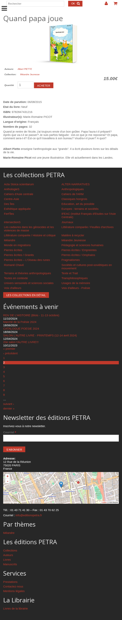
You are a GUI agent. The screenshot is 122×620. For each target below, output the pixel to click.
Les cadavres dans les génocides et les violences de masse (29, 229)
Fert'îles (9, 213)
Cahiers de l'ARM (72, 194)
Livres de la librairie (15, 608)
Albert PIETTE (25, 69)
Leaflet (104, 502)
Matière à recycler (72, 235)
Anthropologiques (72, 189)
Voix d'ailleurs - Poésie (75, 288)
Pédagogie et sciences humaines (82, 245)
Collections (10, 550)
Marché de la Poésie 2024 (19, 322)
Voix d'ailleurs (12, 288)
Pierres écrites (13, 250)
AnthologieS (11, 189)
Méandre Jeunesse (30, 74)
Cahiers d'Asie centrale (18, 194)
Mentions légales (14, 591)
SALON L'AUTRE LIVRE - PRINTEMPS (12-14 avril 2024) (40, 335)
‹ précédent (10, 353)
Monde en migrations (17, 245)
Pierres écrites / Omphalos (78, 255)
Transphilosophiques (74, 278)
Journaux (67, 222)
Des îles (9, 204)
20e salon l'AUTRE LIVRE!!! (21, 342)
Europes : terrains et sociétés (79, 208)
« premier (9, 348)
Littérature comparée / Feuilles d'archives (87, 227)
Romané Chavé (14, 265)
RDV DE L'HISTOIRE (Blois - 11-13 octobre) (31, 315)
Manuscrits (10, 564)
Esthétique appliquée (17, 208)
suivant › (8, 404)
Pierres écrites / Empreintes (79, 250)
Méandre (9, 240)
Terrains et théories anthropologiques (27, 273)
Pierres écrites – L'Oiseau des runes (27, 260)
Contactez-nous (13, 586)
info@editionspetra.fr (29, 515)
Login (105, 4)
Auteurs (8, 555)
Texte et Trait (69, 273)
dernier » (8, 408)
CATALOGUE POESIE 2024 (21, 328)
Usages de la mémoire (75, 283)
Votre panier (114, 4)
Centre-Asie (11, 199)
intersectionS (12, 222)
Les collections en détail (26, 295)
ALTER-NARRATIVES (75, 184)
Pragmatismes (70, 260)
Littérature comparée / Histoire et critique (30, 235)
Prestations (10, 582)
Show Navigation (4, 5)
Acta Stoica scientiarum (19, 184)
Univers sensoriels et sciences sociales (29, 283)
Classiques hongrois (74, 199)
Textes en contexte (16, 278)
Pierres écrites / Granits (19, 255)
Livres (7, 559)
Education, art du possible (77, 204)
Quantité (9, 85)
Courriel (9, 432)
